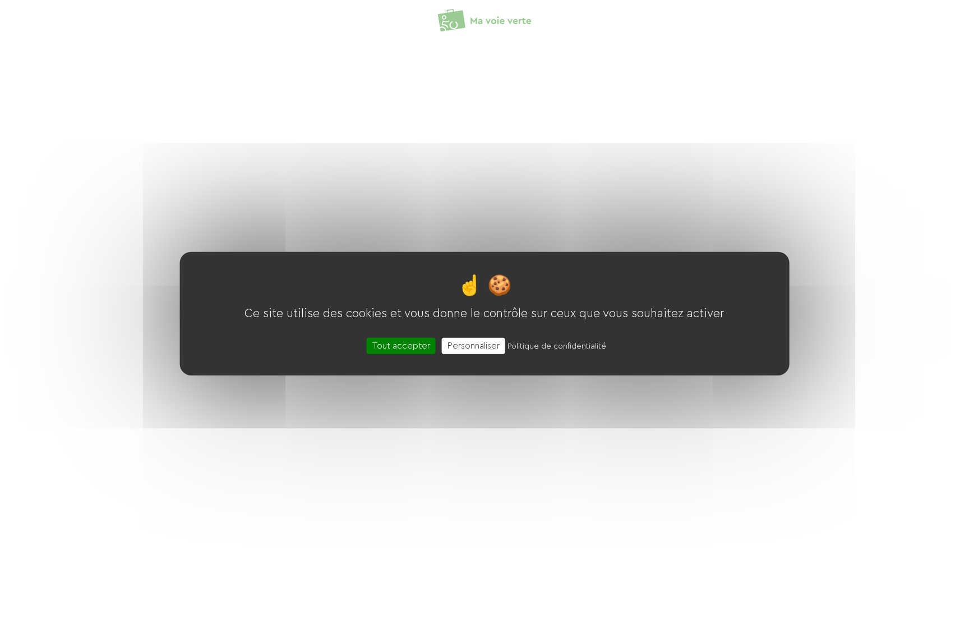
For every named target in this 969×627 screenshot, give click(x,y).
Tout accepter (401, 345)
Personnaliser (473, 345)
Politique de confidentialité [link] (556, 346)
